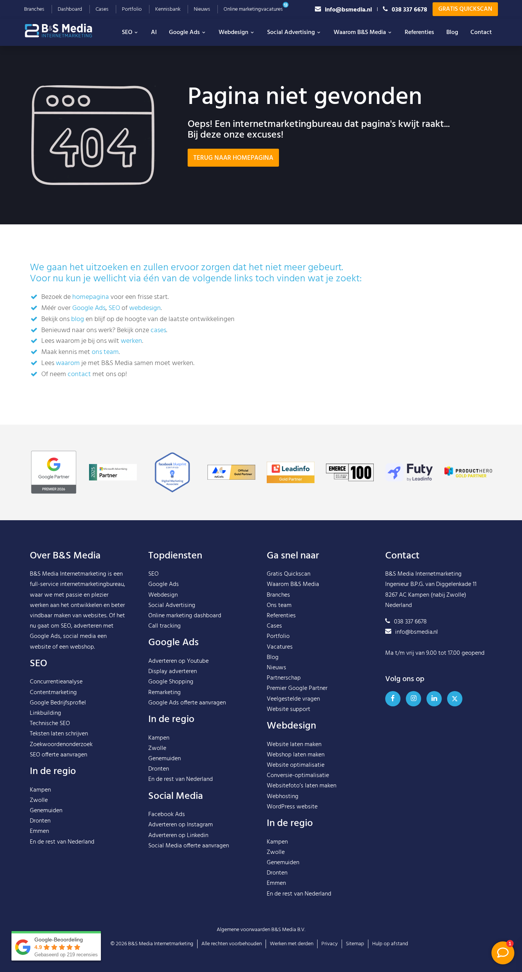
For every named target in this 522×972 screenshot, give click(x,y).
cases (158, 330)
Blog (452, 32)
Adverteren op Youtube (178, 661)
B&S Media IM (66, 30)
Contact (481, 32)
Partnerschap (284, 678)
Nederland (81, 842)
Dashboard (70, 9)
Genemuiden (46, 811)
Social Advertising (291, 32)
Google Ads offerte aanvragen (187, 703)
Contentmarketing (53, 693)
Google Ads (184, 32)
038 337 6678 (409, 9)
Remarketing (164, 693)
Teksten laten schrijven (59, 734)
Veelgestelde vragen (293, 699)
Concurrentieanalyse (56, 682)
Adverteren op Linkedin (178, 836)
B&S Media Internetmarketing (68, 574)
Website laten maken (294, 745)
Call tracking (164, 626)
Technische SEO (50, 724)
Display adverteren (172, 672)
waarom (68, 363)
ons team (105, 352)
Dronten (40, 821)
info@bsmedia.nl (348, 9)
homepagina (90, 297)
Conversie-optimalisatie (298, 776)
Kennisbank (167, 9)
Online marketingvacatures (253, 9)
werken (131, 341)
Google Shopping (170, 682)
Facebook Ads (166, 814)
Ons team (279, 605)
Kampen (40, 790)
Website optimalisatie (295, 765)
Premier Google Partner (297, 688)
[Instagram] (413, 698)
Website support (288, 709)
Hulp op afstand (390, 944)
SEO (127, 32)
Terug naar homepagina (233, 158)
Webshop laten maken (295, 755)
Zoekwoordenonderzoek (61, 745)
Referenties (419, 32)
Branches (34, 9)
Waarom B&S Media (360, 32)
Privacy (329, 944)
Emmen (39, 831)
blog (77, 319)
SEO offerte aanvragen (58, 755)
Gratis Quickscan (465, 9)
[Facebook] (392, 698)
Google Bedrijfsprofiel (58, 703)
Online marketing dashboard (184, 616)
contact (79, 374)
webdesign (145, 308)
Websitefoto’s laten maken (301, 786)
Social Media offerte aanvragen (188, 846)
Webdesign (233, 32)
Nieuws (202, 9)
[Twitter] (454, 698)
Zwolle (39, 800)
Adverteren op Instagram (180, 825)
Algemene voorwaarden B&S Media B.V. (261, 929)
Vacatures (280, 647)
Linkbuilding (45, 713)
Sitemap (355, 944)
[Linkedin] (434, 698)
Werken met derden (291, 944)
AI (154, 32)
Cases (102, 9)
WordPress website (292, 807)
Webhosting (282, 797)
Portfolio (132, 9)
